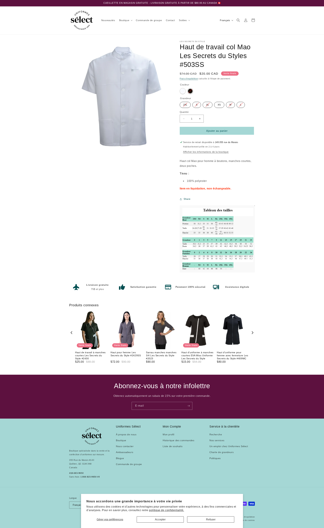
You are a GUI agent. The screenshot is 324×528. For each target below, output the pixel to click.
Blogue (120, 458)
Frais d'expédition (189, 79)
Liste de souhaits (172, 446)
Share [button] (187, 199)
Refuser (210, 519)
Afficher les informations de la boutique (206, 151)
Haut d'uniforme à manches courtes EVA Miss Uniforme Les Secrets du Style (197, 355)
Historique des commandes (178, 440)
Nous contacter (124, 446)
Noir (190, 91)
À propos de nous (126, 434)
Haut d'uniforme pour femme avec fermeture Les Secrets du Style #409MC (232, 355)
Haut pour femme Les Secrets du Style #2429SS (126, 354)
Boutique (121, 440)
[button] (125, 20)
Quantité (184, 112)
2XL (185, 104)
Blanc (183, 91)
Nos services (216, 440)
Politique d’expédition (245, 517)
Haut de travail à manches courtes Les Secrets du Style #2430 (90, 355)
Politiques (215, 458)
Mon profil (168, 434)
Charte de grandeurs (221, 452)
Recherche (215, 434)
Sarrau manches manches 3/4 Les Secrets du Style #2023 (161, 355)
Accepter (160, 519)
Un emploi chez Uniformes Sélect (228, 446)
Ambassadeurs (124, 452)
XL (207, 104)
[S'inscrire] (188, 406)
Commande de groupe (129, 464)
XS (219, 104)
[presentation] (71, 333)
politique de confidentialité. (166, 510)
